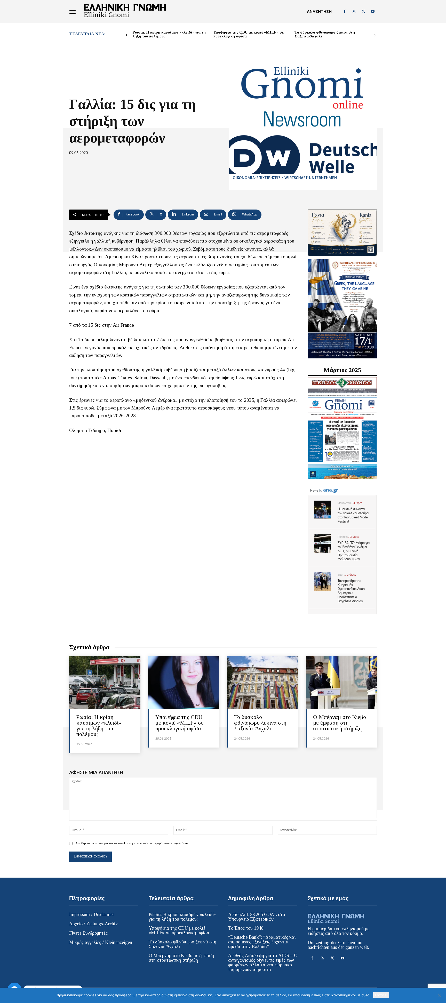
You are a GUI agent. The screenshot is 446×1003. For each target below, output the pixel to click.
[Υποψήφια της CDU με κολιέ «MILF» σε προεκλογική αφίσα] (183, 682)
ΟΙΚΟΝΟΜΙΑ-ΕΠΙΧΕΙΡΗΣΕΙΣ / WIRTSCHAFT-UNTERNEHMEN (285, 178)
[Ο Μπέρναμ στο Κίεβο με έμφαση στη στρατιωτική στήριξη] (341, 682)
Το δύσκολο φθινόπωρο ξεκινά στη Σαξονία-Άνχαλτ (324, 34)
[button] (319, 11)
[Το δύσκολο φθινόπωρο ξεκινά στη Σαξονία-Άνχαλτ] (262, 682)
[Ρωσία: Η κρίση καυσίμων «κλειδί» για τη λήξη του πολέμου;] (104, 682)
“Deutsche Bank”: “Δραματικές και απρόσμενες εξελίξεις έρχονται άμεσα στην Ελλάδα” (262, 942)
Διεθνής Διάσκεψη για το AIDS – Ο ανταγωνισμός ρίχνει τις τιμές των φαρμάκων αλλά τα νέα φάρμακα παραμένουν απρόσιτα (262, 962)
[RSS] (354, 11)
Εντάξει (381, 995)
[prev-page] (126, 35)
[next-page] (375, 35)
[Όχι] (439, 995)
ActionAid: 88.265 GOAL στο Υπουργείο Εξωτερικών (256, 917)
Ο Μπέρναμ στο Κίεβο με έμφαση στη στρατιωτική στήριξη (339, 723)
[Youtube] (373, 11)
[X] (363, 11)
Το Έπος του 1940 (245, 928)
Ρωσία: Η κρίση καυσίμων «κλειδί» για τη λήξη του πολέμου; (169, 34)
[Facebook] (344, 11)
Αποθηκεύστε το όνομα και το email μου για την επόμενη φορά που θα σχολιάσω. (132, 843)
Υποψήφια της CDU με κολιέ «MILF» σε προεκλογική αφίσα (248, 34)
